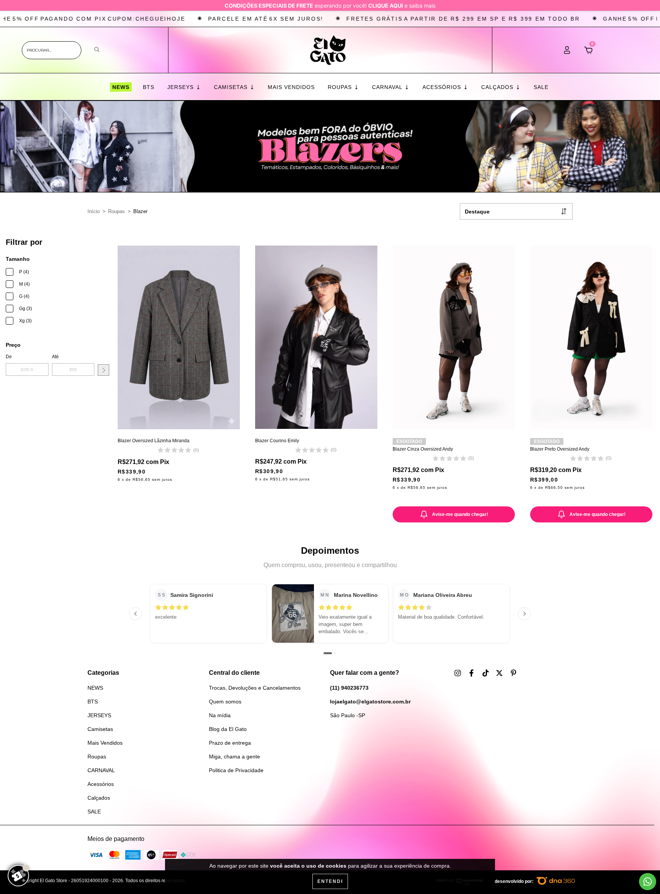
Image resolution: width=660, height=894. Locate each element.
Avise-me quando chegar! (460, 514)
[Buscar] (97, 50)
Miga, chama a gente (234, 756)
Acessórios (442, 87)
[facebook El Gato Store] (472, 673)
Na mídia (220, 715)
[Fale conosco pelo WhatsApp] (647, 881)
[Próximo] (524, 613)
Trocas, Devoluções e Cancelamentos (255, 688)
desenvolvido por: (515, 881)
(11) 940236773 (349, 688)
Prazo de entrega (230, 743)
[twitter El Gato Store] (500, 673)
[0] (588, 52)
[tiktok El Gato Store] (486, 673)
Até (55, 356)
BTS (148, 87)
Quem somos (225, 701)
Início (93, 211)
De (9, 356)
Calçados (498, 87)
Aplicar (103, 370)
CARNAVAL (388, 87)
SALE (541, 87)
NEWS (120, 87)
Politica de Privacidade (236, 770)
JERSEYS (181, 87)
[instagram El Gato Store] (458, 673)
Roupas (341, 87)
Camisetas (231, 87)
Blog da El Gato (228, 729)
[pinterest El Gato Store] (513, 673)
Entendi (330, 881)
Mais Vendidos (291, 87)
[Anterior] (135, 613)
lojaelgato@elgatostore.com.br (370, 701)
